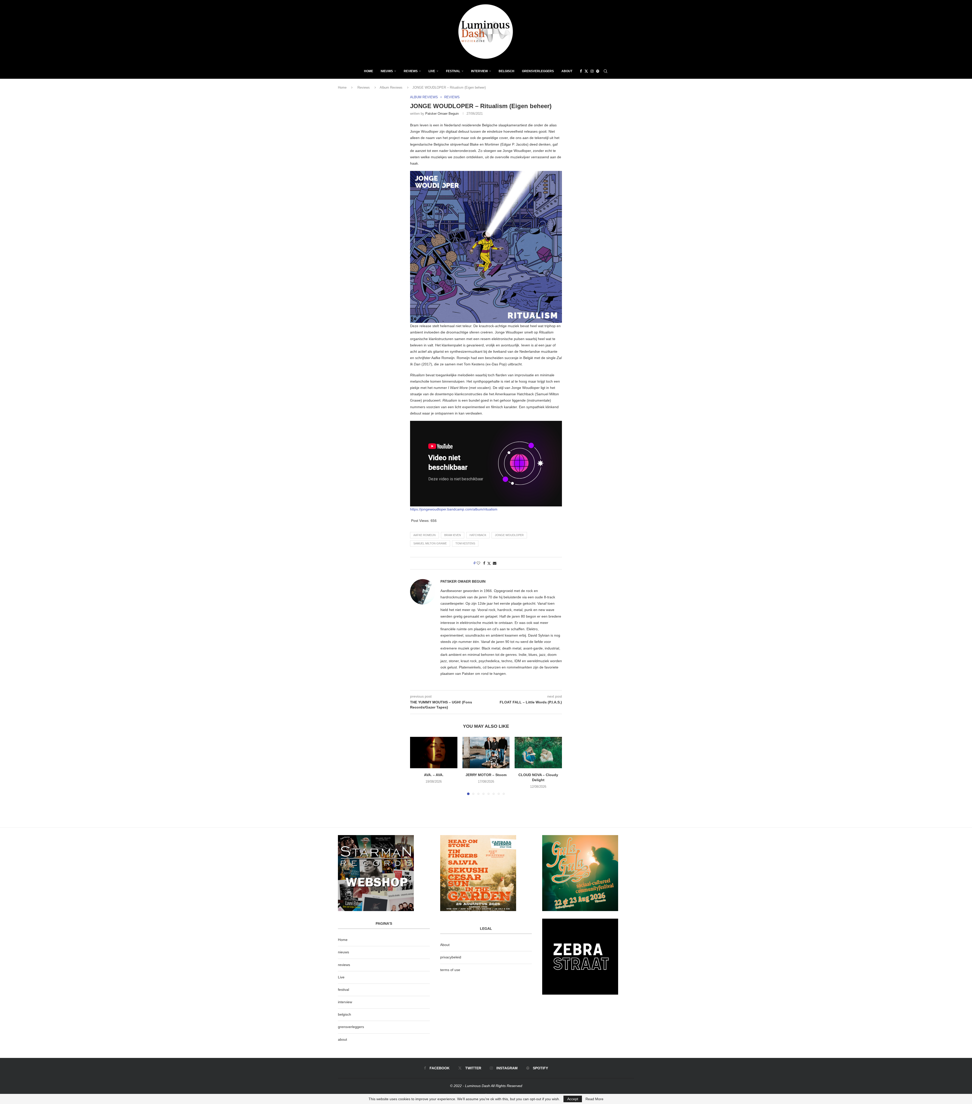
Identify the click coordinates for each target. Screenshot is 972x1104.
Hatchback (478, 535)
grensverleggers (351, 1027)
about (342, 1039)
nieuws (387, 71)
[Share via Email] (494, 563)
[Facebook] (581, 71)
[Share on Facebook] (484, 563)
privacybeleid (450, 957)
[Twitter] (586, 71)
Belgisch (506, 71)
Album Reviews (391, 87)
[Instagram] (592, 71)
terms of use (450, 970)
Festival (453, 71)
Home (368, 71)
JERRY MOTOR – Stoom (486, 775)
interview (345, 1002)
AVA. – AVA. (433, 775)
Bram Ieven (452, 535)
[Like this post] (478, 563)
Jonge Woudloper (509, 535)
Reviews (411, 71)
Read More (594, 1099)
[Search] (605, 71)
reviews (344, 965)
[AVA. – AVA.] (433, 752)
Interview (479, 71)
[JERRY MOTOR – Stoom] (486, 752)
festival (343, 990)
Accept (572, 1099)
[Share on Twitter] (489, 563)
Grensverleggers (538, 71)
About (566, 71)
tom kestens (465, 543)
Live (432, 71)
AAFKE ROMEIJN (424, 535)
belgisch (344, 1014)
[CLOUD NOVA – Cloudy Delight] (538, 752)
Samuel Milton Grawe (430, 543)
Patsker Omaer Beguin (442, 113)
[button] (417, 765)
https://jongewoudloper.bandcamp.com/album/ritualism (453, 509)
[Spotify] (597, 71)
